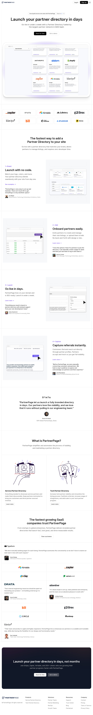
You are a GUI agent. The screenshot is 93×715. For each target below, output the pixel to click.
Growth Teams (52, 708)
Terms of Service (86, 705)
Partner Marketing (53, 703)
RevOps (50, 705)
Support (68, 700)
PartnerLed (69, 708)
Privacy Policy (85, 708)
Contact (83, 700)
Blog (67, 705)
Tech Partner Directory (32, 703)
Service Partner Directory (33, 700)
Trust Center (70, 703)
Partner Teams (52, 700)
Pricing (83, 703)
